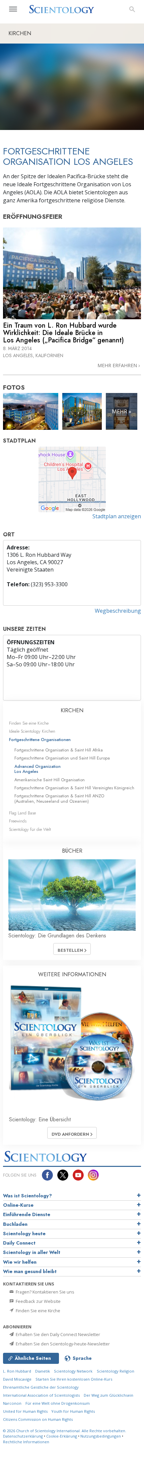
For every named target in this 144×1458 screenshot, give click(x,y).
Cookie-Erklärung (61, 1436)
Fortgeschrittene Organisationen (40, 739)
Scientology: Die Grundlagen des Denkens (57, 935)
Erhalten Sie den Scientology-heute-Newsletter (62, 1344)
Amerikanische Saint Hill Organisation (49, 780)
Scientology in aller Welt (31, 1252)
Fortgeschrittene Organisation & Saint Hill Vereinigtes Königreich (74, 788)
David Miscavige (17, 1379)
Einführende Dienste (26, 1214)
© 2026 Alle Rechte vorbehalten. (64, 1430)
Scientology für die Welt (30, 829)
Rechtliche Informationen (26, 1441)
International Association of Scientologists (41, 1395)
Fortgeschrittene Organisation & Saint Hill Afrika (58, 750)
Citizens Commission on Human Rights (38, 1419)
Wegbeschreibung (118, 610)
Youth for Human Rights (73, 1411)
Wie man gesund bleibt (30, 1271)
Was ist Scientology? (27, 1195)
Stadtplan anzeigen (116, 516)
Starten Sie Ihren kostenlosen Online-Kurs (73, 1379)
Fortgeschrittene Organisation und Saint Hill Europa (62, 758)
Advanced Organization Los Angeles (37, 769)
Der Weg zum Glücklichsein (108, 1395)
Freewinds (17, 821)
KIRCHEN (72, 710)
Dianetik (42, 1371)
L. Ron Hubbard (17, 1371)
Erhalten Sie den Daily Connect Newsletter (57, 1334)
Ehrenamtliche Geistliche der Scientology (41, 1387)
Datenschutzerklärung (23, 1436)
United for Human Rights (26, 1411)
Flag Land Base (22, 813)
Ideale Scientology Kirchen (32, 731)
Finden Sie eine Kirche (29, 723)
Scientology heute (24, 1233)
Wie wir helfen (20, 1262)
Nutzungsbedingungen (100, 1436)
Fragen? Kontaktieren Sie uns (44, 1292)
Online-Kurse (18, 1205)
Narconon (12, 1403)
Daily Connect (19, 1243)
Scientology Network (73, 1371)
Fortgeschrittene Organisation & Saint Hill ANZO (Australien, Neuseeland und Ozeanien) (59, 798)
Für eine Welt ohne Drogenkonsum (57, 1403)
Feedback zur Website (38, 1301)
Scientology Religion (115, 1371)
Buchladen (15, 1224)
